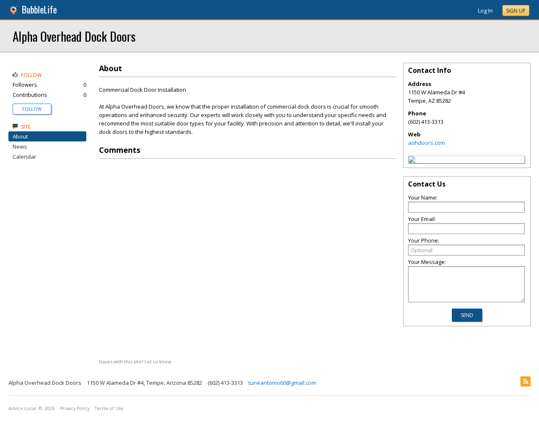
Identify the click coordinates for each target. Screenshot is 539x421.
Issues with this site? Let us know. (135, 361)
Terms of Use (109, 408)
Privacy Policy (74, 408)
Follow (32, 109)
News (20, 146)
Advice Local (22, 408)
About (20, 136)
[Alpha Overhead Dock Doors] (411, 161)
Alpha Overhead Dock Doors (74, 36)
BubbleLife (39, 9)
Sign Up (516, 10)
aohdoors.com (426, 143)
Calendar (24, 156)
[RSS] (525, 381)
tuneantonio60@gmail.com (282, 382)
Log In (485, 10)
